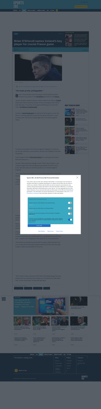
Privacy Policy (59, 231)
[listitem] (50, 199)
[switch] (70, 203)
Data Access (50, 231)
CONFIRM (39, 225)
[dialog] (50, 204)
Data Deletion (41, 231)
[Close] (77, 177)
